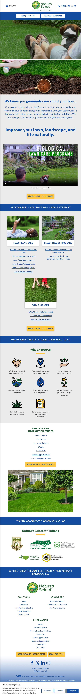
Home (24, 601)
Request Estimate (53, 15)
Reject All (60, 690)
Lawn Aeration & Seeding (24, 608)
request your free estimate (40, 196)
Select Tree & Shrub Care (58, 243)
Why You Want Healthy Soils (23, 256)
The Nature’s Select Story (57, 605)
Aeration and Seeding (23, 271)
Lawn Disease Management (23, 268)
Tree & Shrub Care (24, 611)
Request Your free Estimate (31, 654)
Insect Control (24, 615)
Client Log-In (41, 435)
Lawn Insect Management (23, 264)
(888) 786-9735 (68, 6)
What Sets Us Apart (57, 601)
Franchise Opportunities (41, 458)
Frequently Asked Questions (40, 631)
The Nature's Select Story (41, 316)
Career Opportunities (41, 454)
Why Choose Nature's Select (41, 312)
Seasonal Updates (41, 443)
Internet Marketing (38, 676)
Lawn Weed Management (23, 260)
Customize (47, 690)
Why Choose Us (40, 305)
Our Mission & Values (57, 608)
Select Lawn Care (23, 243)
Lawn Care (24, 605)
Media (41, 447)
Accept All (72, 690)
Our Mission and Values (41, 319)
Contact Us (41, 451)
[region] (40, 689)
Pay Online (41, 439)
